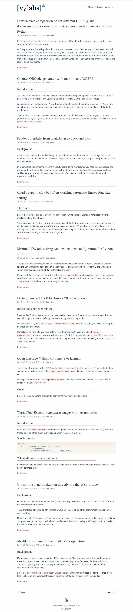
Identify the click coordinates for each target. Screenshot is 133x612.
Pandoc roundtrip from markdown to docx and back (54, 138)
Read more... (23, 67)
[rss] (66, 600)
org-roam (89, 576)
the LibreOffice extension (101, 335)
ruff (84, 266)
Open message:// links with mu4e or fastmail (49, 358)
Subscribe (99, 6)
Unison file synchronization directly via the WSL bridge (57, 484)
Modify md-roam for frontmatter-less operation (51, 541)
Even (78, 605)
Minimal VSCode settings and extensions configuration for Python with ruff (65, 251)
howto (32, 35)
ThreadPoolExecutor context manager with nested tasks (57, 412)
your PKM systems (37, 382)
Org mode (66, 558)
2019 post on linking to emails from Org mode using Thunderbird (76, 368)
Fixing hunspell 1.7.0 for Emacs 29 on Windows (52, 298)
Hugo (65, 605)
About (90, 6)
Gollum (20, 564)
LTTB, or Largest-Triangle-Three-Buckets (36, 41)
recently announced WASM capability (80, 118)
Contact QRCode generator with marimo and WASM (55, 78)
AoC (51, 263)
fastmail (95, 371)
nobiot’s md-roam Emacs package (53, 572)
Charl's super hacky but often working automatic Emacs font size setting (63, 195)
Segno (95, 115)
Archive (109, 6)
